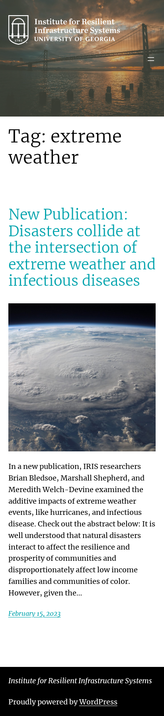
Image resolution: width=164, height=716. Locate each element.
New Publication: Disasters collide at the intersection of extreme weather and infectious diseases (82, 247)
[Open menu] (151, 59)
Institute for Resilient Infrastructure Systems (80, 680)
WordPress (98, 701)
